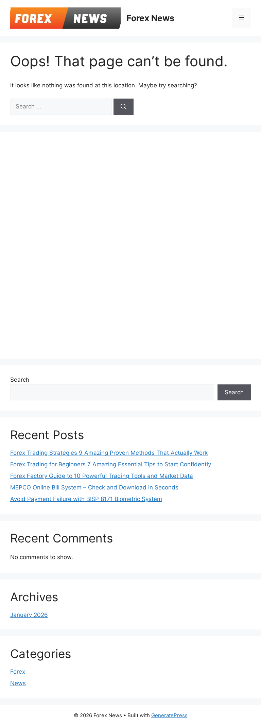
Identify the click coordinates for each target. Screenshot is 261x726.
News (18, 683)
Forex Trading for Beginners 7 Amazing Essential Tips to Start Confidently (110, 464)
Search (19, 379)
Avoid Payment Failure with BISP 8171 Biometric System (86, 499)
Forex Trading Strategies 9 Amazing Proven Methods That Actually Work (109, 452)
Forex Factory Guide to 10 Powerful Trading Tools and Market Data (101, 475)
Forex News (150, 18)
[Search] (124, 107)
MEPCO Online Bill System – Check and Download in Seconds (94, 487)
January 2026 (29, 614)
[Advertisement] (61, 244)
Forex (17, 671)
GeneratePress (169, 715)
